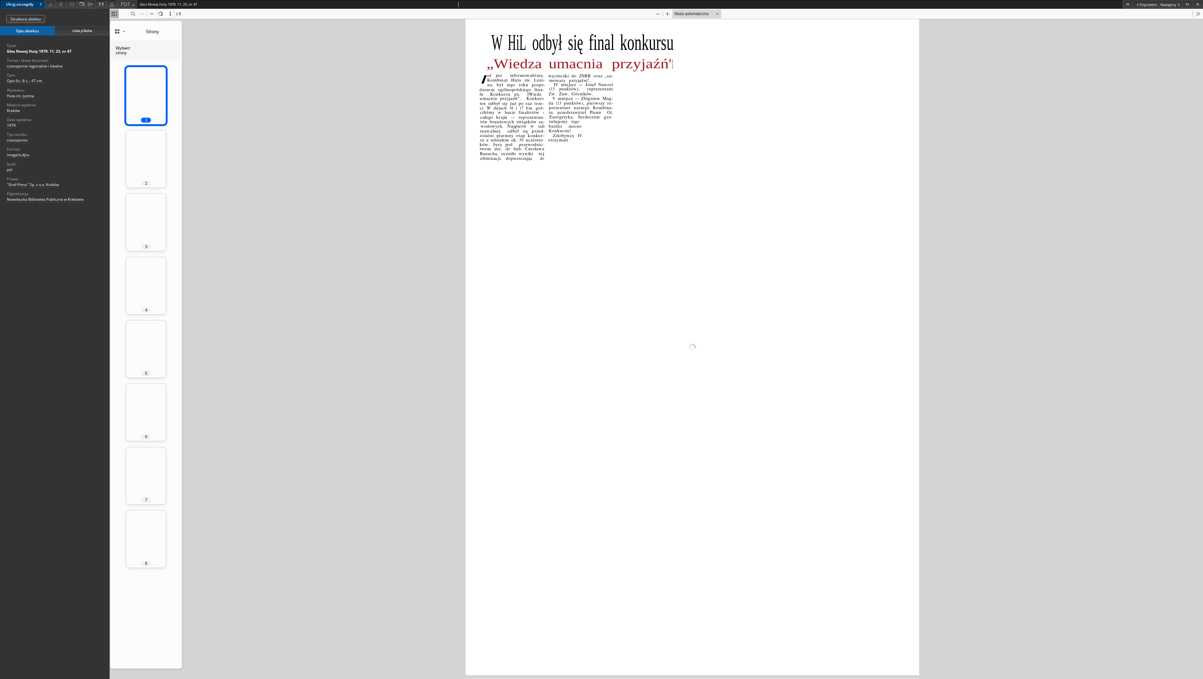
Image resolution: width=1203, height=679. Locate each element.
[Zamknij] (1198, 4)
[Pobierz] (50, 4)
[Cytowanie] (101, 4)
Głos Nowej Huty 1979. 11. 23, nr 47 (39, 51)
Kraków (13, 110)
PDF (125, 4)
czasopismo (17, 140)
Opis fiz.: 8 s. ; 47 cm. (25, 80)
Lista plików (82, 30)
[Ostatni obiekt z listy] (1187, 4)
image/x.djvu (18, 154)
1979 (11, 125)
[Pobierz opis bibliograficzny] (90, 4)
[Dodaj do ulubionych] (72, 4)
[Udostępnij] (61, 4)
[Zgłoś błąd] (112, 4)
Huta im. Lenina (20, 95)
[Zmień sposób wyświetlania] (81, 4)
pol (9, 169)
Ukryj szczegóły (19, 4)
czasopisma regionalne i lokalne (35, 66)
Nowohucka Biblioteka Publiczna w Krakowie (45, 199)
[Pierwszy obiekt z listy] (1127, 4)
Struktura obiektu (26, 19)
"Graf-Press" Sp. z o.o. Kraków (33, 184)
